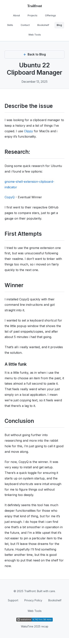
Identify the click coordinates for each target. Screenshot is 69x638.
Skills (10, 25)
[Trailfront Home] (34, 6)
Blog (59, 25)
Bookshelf (43, 25)
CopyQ (10, 197)
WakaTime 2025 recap (34, 626)
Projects (32, 15)
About (16, 15)
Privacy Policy (33, 600)
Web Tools (34, 34)
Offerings (50, 15)
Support (13, 600)
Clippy (28, 131)
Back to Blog (37, 54)
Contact (25, 25)
